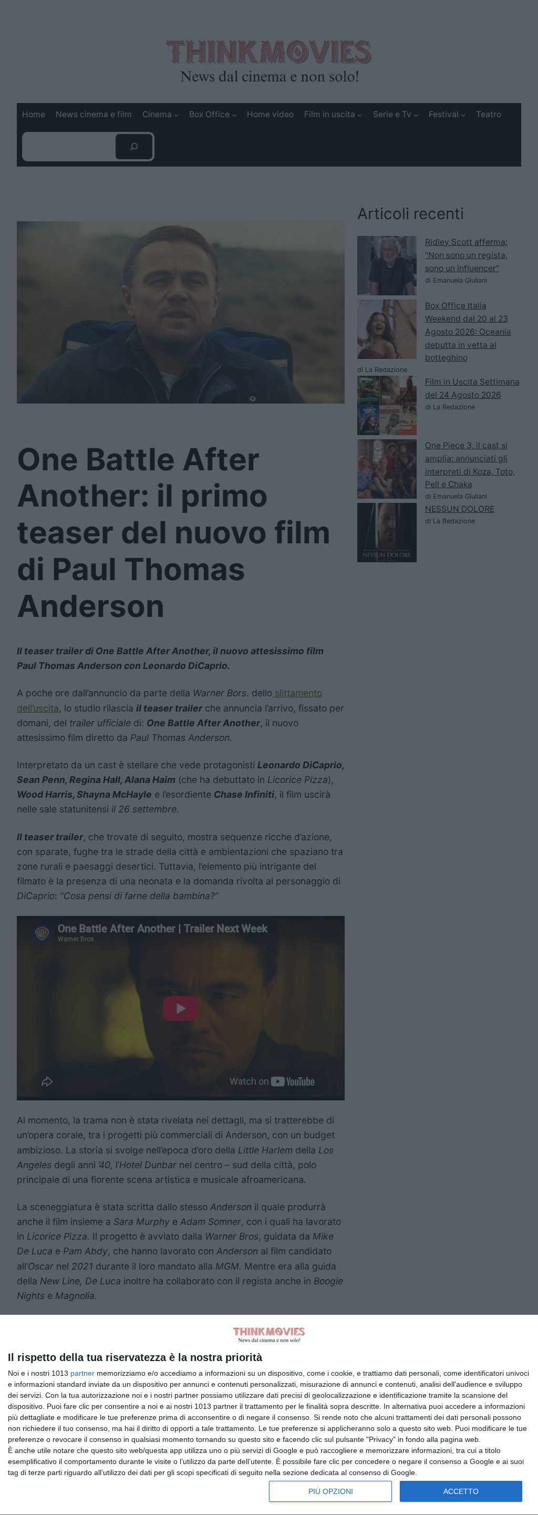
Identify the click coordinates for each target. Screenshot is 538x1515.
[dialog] (269, 1415)
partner (82, 1373)
